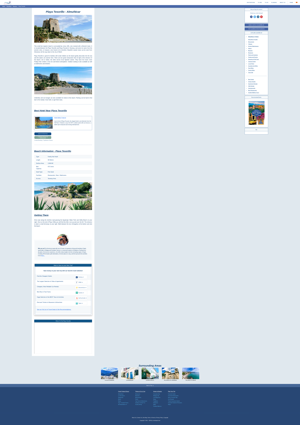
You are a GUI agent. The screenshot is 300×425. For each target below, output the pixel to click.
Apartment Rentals (252, 83)
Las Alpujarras (156, 397)
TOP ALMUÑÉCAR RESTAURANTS (256, 29)
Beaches (15, 6)
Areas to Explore (157, 391)
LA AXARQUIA (129, 380)
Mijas (154, 404)
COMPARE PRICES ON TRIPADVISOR (43, 137)
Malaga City (156, 395)
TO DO (266, 2)
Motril (119, 399)
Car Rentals (171, 399)
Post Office (251, 68)
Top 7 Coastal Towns (123, 402)
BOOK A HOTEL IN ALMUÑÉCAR (256, 25)
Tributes (250, 44)
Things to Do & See (140, 391)
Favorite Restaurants (173, 395)
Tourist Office (251, 70)
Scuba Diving (138, 404)
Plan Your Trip (171, 391)
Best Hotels (251, 79)
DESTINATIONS (251, 2)
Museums (250, 52)
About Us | (134, 417)
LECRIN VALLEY (150, 380)
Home (3, 6)
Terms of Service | (152, 417)
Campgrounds (251, 88)
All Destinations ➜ (122, 404)
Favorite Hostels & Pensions (175, 402)
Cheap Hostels (251, 81)
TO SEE (260, 2)
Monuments (251, 41)
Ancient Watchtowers (253, 46)
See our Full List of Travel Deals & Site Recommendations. (54, 309)
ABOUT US (282, 2)
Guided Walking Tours (253, 92)
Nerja (119, 401)
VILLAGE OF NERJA (191, 380)
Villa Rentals (251, 86)
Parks (136, 399)
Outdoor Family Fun (140, 402)
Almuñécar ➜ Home (253, 36)
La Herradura (121, 395)
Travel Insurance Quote (174, 401)
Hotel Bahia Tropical (60, 117)
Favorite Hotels (172, 394)
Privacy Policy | (160, 417)
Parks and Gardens (253, 55)
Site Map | (145, 417)
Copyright (166, 417)
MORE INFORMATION (43, 133)
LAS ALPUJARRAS (109, 380)
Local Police (251, 63)
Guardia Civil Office (253, 66)
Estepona (155, 402)
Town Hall (250, 72)
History (250, 48)
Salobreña (120, 397)
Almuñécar (9, 6)
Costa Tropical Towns (123, 391)
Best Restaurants (252, 90)
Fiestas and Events (253, 57)
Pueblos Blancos (157, 406)
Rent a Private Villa (172, 397)
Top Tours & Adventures (141, 401)
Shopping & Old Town (253, 59)
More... (43, 255)
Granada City (156, 394)
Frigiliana (155, 401)
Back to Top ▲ (150, 385)
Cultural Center (252, 61)
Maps (169, 404)
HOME (291, 2)
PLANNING (274, 2)
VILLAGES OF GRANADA (170, 380)
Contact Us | (140, 417)
